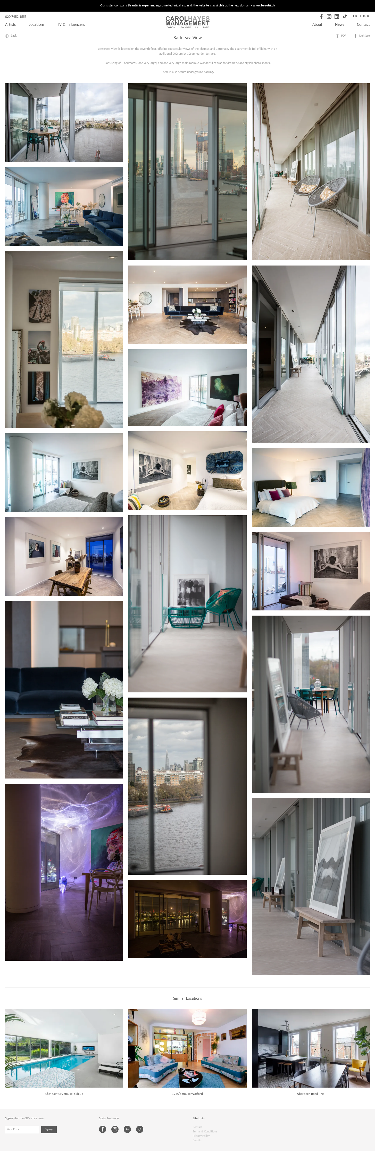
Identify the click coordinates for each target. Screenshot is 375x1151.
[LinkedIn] (337, 16)
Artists (10, 25)
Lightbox (361, 16)
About (317, 25)
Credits (197, 1140)
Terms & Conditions (205, 1131)
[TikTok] (344, 16)
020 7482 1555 (16, 17)
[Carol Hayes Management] (188, 22)
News (339, 25)
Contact (363, 25)
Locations (36, 25)
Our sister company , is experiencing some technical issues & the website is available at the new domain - (187, 5)
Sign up (49, 1129)
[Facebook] (321, 16)
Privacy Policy (201, 1136)
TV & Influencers (71, 25)
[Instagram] (329, 16)
